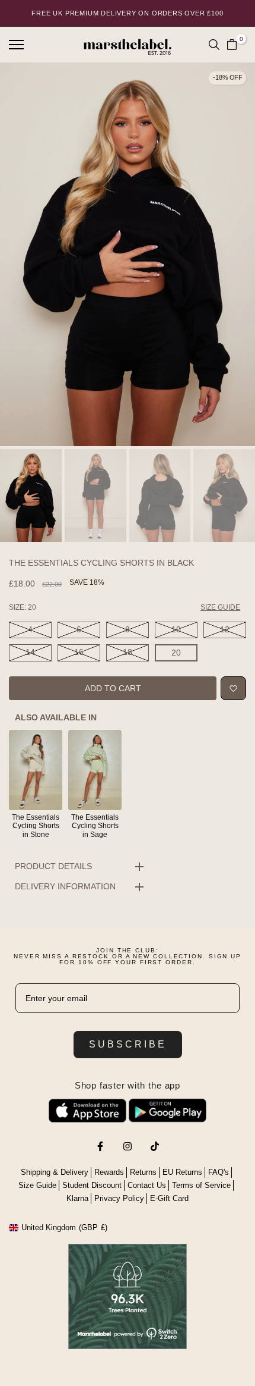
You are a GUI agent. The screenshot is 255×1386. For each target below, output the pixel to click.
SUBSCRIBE (127, 1044)
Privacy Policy (119, 1198)
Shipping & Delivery (54, 1172)
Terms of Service (201, 1185)
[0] (232, 44)
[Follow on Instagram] (127, 1146)
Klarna (77, 1198)
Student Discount (92, 1185)
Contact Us (147, 1185)
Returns (143, 1172)
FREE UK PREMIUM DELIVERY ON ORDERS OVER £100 (127, 13)
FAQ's (218, 1172)
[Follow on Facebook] (100, 1146)
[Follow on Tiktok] (155, 1146)
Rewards (109, 1172)
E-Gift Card (169, 1198)
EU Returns (182, 1172)
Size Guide (37, 1185)
